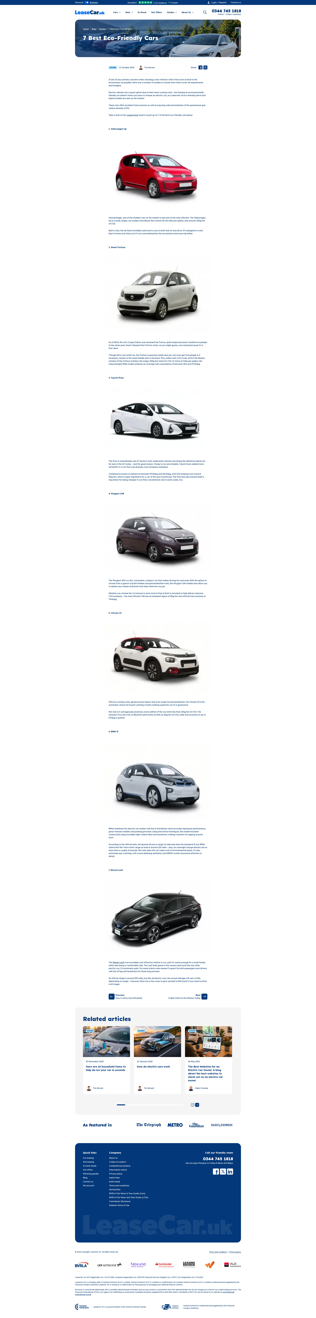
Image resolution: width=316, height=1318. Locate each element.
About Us (186, 12)
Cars (115, 12)
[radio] (79, 2)
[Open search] (205, 12)
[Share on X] (205, 67)
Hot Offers (156, 12)
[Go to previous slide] (193, 1105)
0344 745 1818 (218, 1158)
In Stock (142, 12)
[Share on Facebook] (200, 67)
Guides (170, 12)
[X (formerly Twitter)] (223, 1172)
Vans (127, 12)
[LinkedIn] (230, 1172)
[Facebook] (216, 1172)
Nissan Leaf (118, 962)
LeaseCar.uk (132, 115)
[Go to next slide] (197, 1105)
